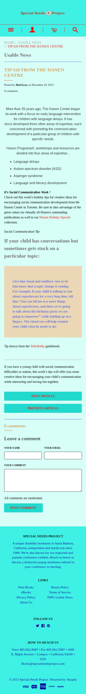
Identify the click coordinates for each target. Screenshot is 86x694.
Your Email (52, 447)
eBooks (26, 592)
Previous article (43, 408)
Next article (43, 396)
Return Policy (60, 587)
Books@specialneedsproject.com (43, 663)
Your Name (12, 447)
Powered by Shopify (64, 679)
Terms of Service (60, 592)
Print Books (26, 587)
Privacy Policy (26, 597)
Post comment (23, 507)
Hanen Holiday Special (54, 217)
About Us (26, 602)
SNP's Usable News (60, 597)
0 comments (11, 90)
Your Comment (15, 465)
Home (9, 42)
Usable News (29, 42)
